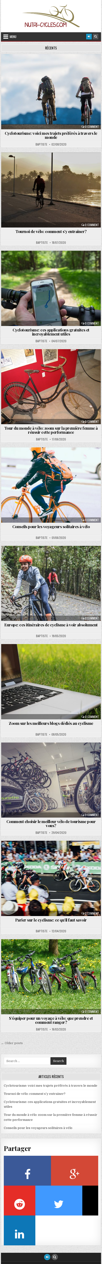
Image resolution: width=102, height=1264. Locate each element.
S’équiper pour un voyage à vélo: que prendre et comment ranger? (51, 1020)
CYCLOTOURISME (53, 262)
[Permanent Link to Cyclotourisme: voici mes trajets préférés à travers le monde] (51, 91)
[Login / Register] (89, 36)
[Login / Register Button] (47, 1257)
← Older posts (12, 1043)
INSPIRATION (53, 361)
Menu (13, 36)
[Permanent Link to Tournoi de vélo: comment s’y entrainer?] (51, 190)
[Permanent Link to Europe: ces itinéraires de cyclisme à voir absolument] (51, 583)
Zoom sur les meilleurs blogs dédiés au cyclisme (51, 723)
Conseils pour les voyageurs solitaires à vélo (51, 526)
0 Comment (92, 126)
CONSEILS (53, 459)
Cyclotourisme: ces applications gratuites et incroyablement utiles (51, 331)
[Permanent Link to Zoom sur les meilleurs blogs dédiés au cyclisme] (51, 681)
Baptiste (41, 144)
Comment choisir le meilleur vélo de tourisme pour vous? (51, 823)
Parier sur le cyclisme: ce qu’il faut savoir (51, 919)
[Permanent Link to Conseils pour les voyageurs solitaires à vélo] (51, 485)
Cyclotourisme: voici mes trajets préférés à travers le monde (51, 135)
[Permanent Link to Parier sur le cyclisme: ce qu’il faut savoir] (51, 878)
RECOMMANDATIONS (53, 66)
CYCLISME (53, 164)
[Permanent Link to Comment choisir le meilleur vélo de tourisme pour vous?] (51, 780)
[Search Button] (95, 36)
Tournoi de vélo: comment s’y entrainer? (51, 231)
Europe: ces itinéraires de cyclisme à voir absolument (51, 624)
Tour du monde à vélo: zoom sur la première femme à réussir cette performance (51, 430)
